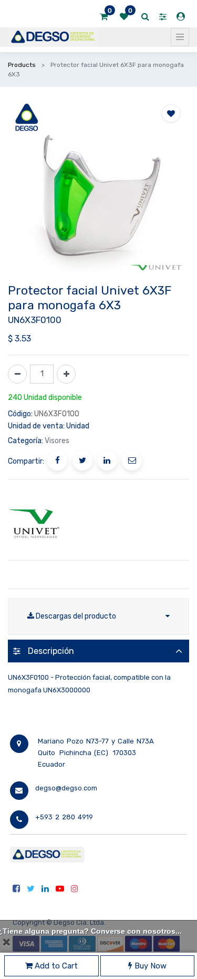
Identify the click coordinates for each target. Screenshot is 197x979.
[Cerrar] (6, 942)
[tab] (98, 651)
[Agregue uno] (66, 374)
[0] (104, 17)
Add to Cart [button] (55, 966)
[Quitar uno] (17, 374)
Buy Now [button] (149, 966)
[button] (171, 113)
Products (22, 64)
